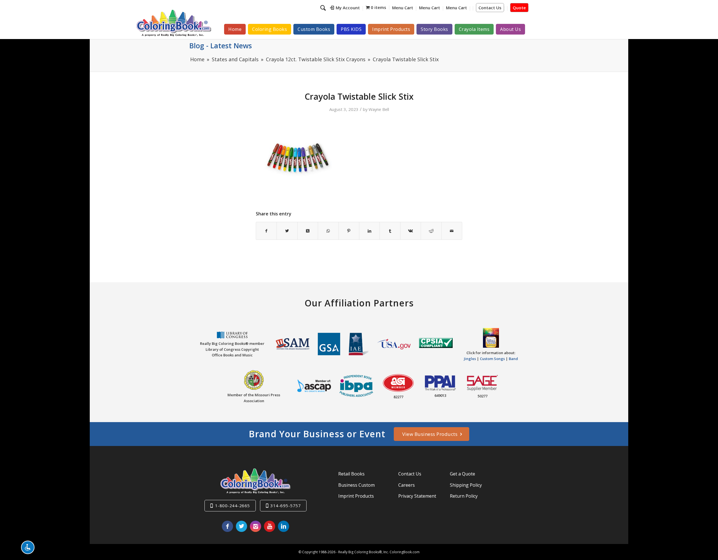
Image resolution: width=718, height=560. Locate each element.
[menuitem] (345, 8)
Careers (406, 485)
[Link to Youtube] (269, 526)
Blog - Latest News (220, 45)
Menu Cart (402, 7)
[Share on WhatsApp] (328, 231)
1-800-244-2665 (232, 505)
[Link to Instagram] (255, 526)
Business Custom (356, 485)
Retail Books (351, 474)
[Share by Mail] (452, 231)
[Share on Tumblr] (390, 231)
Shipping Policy (466, 485)
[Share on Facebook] (266, 231)
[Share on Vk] (411, 231)
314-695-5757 (285, 505)
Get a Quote (462, 474)
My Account (348, 7)
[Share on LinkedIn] (369, 231)
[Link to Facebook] (227, 526)
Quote (519, 7)
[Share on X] (287, 231)
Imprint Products (356, 496)
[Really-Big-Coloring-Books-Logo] (173, 23)
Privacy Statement (417, 496)
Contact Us (489, 7)
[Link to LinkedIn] (283, 526)
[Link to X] (241, 526)
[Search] (323, 7)
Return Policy (464, 496)
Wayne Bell (379, 109)
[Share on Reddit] (431, 231)
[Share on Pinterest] (349, 231)
